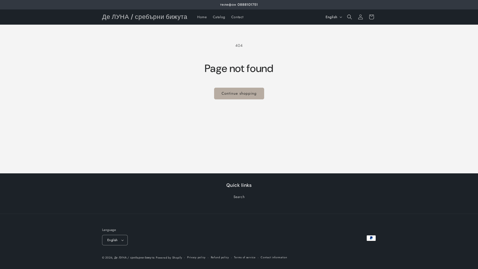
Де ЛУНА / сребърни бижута (134, 258)
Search (239, 196)
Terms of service (244, 257)
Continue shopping (239, 93)
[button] (349, 16)
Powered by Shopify (169, 258)
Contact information (274, 257)
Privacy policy (196, 257)
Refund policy (220, 257)
